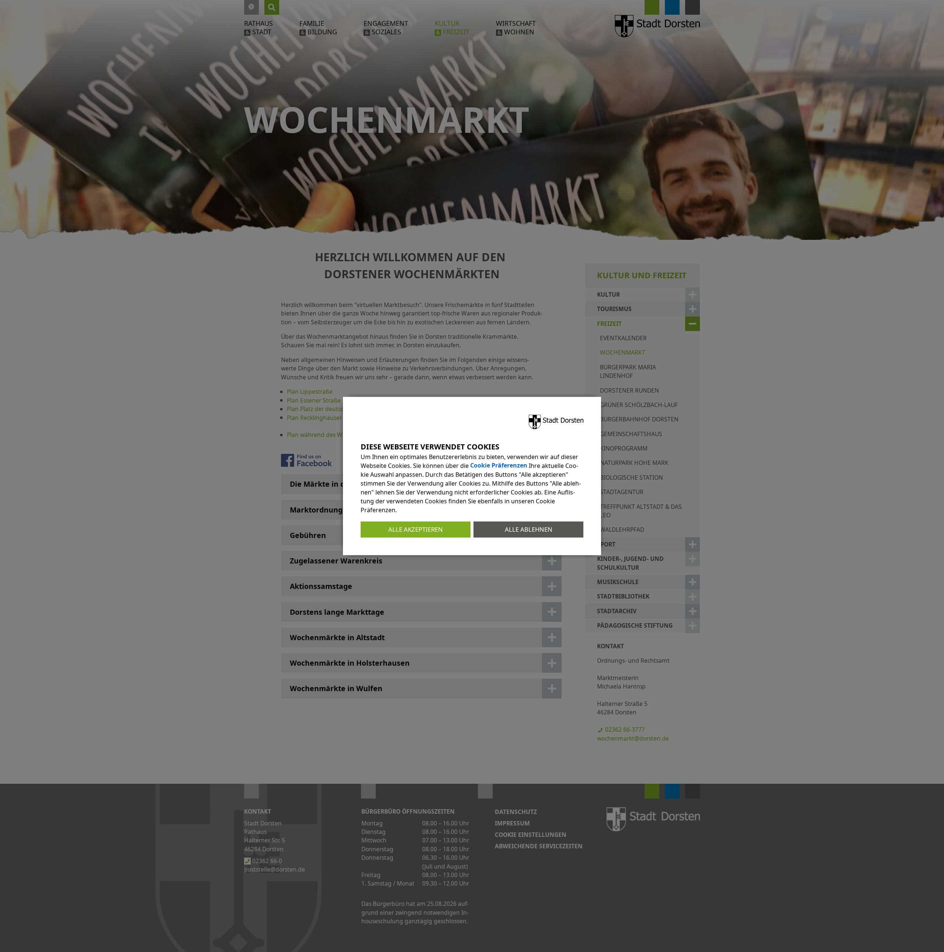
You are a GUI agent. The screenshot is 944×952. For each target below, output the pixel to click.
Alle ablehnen (528, 529)
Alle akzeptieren (415, 529)
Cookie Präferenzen (498, 466)
